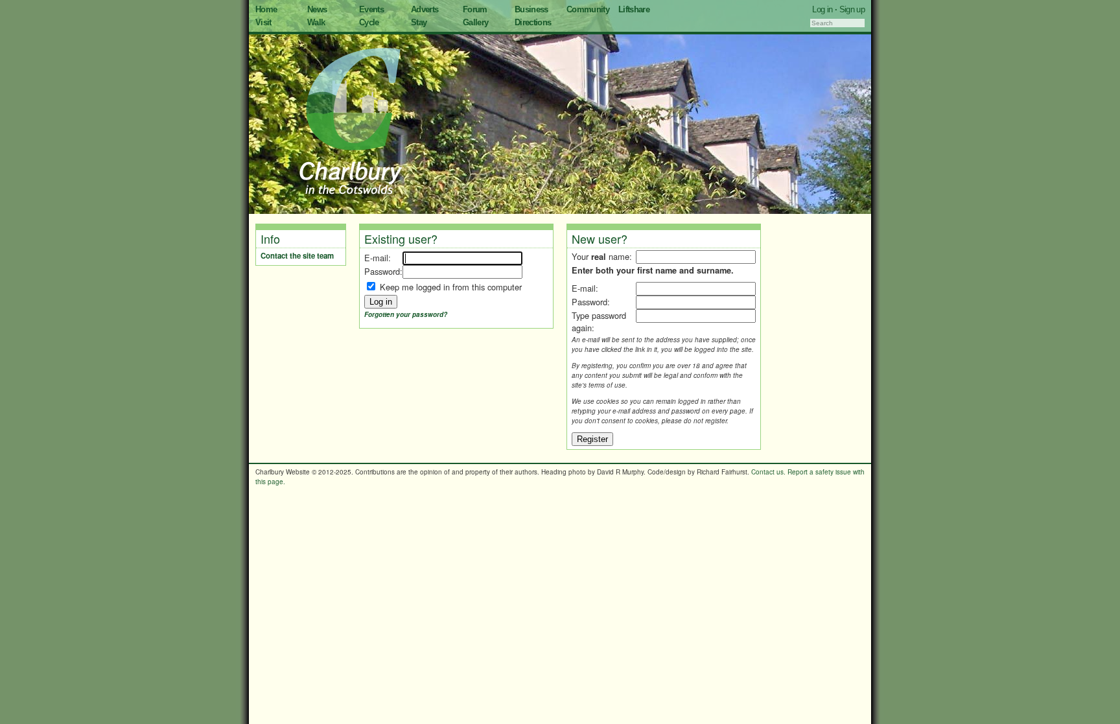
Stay (418, 22)
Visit (263, 22)
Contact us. (768, 471)
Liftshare (633, 9)
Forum (475, 9)
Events (371, 9)
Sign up (852, 9)
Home (266, 9)
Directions (533, 22)
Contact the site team (297, 255)
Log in (822, 9)
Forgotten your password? (405, 314)
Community (587, 9)
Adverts (424, 9)
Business (531, 9)
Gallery (475, 22)
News (317, 9)
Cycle (369, 22)
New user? (599, 238)
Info (270, 238)
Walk (316, 22)
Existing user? (401, 238)
